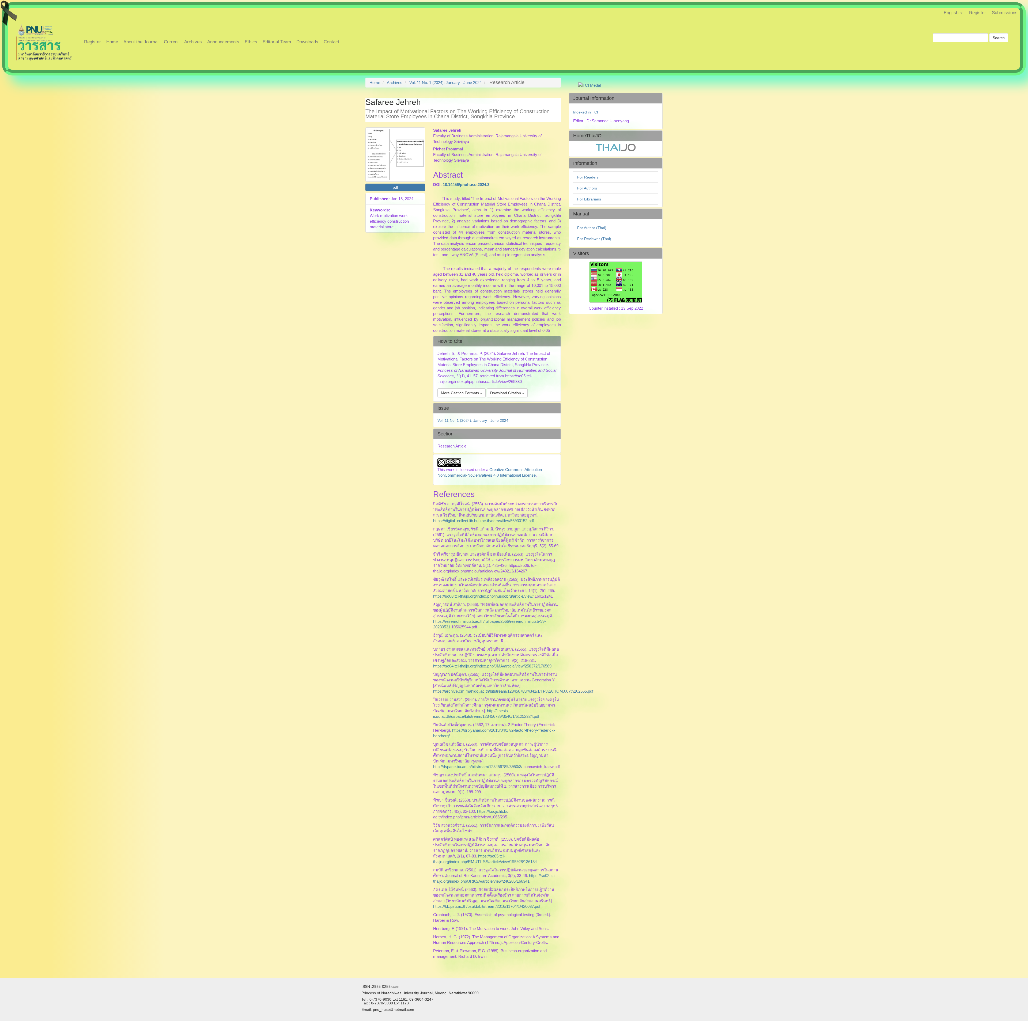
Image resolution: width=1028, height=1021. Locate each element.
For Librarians (589, 199)
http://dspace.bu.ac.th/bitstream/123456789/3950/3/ (477, 766)
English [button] (952, 12)
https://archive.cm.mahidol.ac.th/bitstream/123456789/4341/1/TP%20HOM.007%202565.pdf (513, 691)
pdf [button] (395, 187)
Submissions (1005, 12)
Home (112, 41)
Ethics (251, 41)
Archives (193, 41)
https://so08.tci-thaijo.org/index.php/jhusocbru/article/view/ (483, 596)
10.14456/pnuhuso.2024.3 (466, 184)
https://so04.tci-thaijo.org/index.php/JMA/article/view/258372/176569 (492, 666)
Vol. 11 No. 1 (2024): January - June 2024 (445, 82)
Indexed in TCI (585, 112)
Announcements (223, 41)
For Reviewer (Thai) (594, 239)
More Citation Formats (460, 393)
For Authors (587, 188)
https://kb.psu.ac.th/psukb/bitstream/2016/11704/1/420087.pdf (486, 906)
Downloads (307, 41)
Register (977, 12)
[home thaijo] (616, 147)
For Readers (588, 177)
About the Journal (140, 41)
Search (999, 38)
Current (171, 41)
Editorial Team (277, 41)
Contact (331, 41)
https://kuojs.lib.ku (492, 811)
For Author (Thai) (591, 228)
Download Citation (506, 393)
